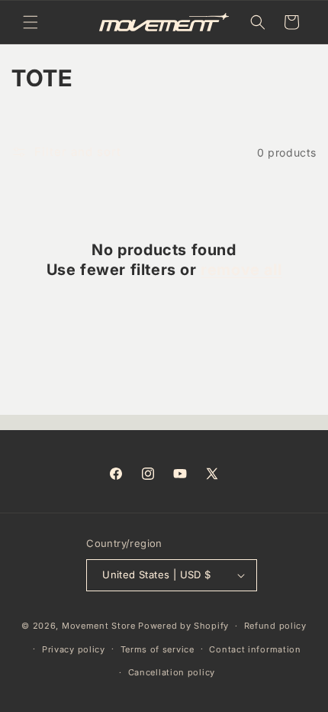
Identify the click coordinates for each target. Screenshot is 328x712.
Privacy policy (73, 649)
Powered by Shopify (183, 625)
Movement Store (99, 625)
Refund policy (275, 625)
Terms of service (158, 649)
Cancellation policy (171, 672)
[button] (30, 22)
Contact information (255, 649)
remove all (241, 270)
